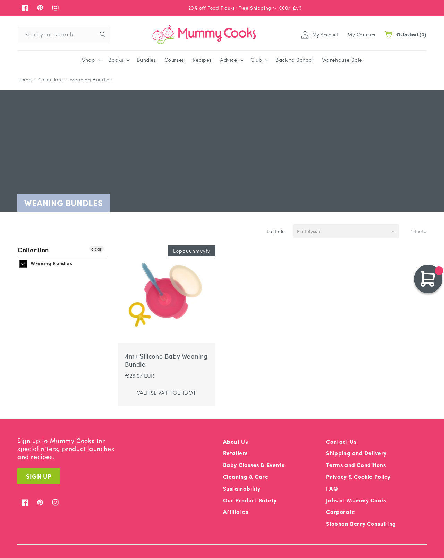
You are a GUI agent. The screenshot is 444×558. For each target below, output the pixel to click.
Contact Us (341, 441)
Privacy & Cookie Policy (358, 477)
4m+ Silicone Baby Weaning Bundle (166, 360)
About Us (235, 441)
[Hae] (102, 34)
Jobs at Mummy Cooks (356, 500)
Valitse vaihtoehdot (166, 392)
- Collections (48, 79)
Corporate (340, 512)
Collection (33, 250)
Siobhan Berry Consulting (361, 523)
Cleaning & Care (245, 477)
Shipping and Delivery (356, 453)
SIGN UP (38, 476)
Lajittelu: (277, 231)
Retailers (235, 453)
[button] (91, 60)
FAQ (332, 488)
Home (24, 79)
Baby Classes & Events (253, 465)
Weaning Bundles (50, 263)
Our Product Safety (250, 500)
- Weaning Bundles (89, 79)
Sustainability (242, 488)
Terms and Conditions (356, 465)
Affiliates (235, 512)
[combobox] (64, 34)
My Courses (361, 34)
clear (96, 249)
